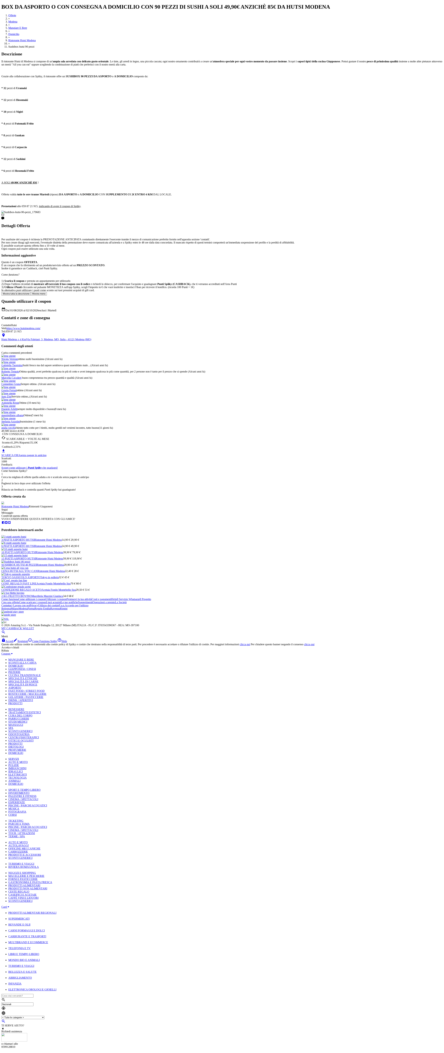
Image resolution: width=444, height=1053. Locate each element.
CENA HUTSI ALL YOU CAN (19, 571)
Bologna (6, 608)
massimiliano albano (12, 415)
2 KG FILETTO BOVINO (16, 596)
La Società (121, 602)
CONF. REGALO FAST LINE (18, 583)
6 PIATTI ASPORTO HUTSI (17, 546)
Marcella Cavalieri (11, 377)
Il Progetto (145, 599)
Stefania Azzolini (10, 421)
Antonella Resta (10, 402)
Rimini (63, 608)
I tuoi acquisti (53, 602)
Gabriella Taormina (12, 365)
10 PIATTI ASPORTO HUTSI (18, 552)
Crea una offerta (10, 602)
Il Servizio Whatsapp (128, 599)
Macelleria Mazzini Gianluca (47, 596)
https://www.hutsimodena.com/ (23, 328)
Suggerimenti (85, 602)
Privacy (34, 605)
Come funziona (9, 599)
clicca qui (245, 644)
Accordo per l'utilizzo (76, 605)
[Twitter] (6, 522)
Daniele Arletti (9, 409)
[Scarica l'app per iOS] (8, 614)
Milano (15, 608)
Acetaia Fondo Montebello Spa (53, 583)
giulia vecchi (8, 427)
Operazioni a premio (104, 602)
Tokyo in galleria (49, 577)
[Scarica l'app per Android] (12, 611)
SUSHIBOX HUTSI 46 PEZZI (18, 564)
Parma (31, 608)
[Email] (9, 522)
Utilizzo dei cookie (48, 605)
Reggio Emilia (42, 608)
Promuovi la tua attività (79, 599)
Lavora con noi (21, 605)
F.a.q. (62, 605)
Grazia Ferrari (9, 390)
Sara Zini (6, 396)
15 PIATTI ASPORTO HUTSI (18, 558)
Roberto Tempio (10, 371)
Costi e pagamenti (101, 599)
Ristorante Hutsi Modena (15, 506)
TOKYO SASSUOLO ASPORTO (20, 577)
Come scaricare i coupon (32, 602)
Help (114, 599)
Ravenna (55, 608)
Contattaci (6, 605)
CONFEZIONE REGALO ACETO (21, 589)
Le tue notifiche (69, 602)
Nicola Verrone (9, 359)
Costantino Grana (11, 384)
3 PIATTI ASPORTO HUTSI (17, 539)
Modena (23, 608)
